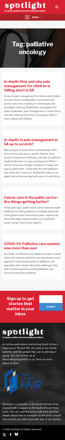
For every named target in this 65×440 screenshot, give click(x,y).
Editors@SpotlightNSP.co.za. (18, 359)
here (45, 411)
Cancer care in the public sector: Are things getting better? (31, 199)
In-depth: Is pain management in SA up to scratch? (31, 142)
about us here (10, 363)
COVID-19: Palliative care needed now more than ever (32, 246)
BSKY (16, 434)
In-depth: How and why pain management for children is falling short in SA (27, 85)
